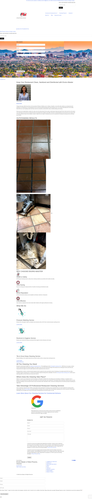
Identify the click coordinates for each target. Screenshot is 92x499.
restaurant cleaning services (35, 366)
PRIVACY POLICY (50, 471)
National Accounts (57, 15)
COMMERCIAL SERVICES (51, 461)
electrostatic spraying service (56, 366)
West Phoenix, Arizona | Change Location (66, 0)
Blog (52, 15)
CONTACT (48, 468)
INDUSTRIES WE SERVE (51, 464)
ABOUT (47, 465)
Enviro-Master (27, 389)
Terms (21, 66)
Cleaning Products (62, 13)
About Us (47, 15)
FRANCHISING (49, 470)
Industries (70, 13)
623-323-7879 (19, 103)
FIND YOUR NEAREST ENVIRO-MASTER (67, 2)
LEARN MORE (19, 324)
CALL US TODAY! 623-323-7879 (52, 0)
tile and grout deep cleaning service (63, 372)
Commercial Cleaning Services (51, 13)
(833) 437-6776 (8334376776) (23, 28)
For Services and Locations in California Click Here (36, 0)
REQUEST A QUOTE (50, 469)
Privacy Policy (50, 447)
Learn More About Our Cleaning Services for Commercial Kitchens (38, 393)
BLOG (47, 466)
